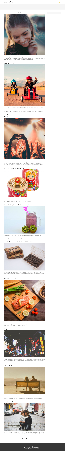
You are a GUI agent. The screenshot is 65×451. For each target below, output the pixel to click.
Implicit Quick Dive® (9, 63)
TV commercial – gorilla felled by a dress (15, 12)
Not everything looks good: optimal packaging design (18, 241)
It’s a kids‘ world (8, 402)
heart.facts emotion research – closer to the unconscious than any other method (24, 115)
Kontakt (24, 446)
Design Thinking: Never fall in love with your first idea (18, 205)
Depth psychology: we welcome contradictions (17, 168)
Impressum (35, 446)
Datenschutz (40, 446)
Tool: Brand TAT (8, 365)
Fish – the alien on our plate (11, 278)
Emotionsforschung (29, 446)
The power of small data (10, 329)
